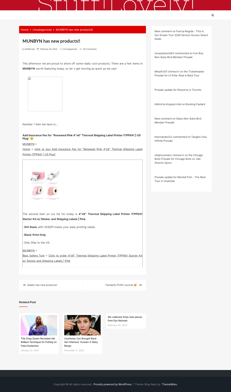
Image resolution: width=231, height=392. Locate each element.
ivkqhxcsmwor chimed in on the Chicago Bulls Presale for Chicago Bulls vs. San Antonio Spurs (179, 159)
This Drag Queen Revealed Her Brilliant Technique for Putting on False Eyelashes (39, 342)
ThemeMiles (169, 384)
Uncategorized (70, 49)
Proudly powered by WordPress (113, 384)
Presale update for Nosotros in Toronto (178, 89)
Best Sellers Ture (33, 255)
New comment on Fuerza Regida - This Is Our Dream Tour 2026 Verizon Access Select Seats (181, 35)
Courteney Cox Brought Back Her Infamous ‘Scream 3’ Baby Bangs (81, 342)
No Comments (90, 49)
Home (26, 149)
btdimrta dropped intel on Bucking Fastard (180, 104)
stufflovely (30, 49)
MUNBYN (28, 144)
